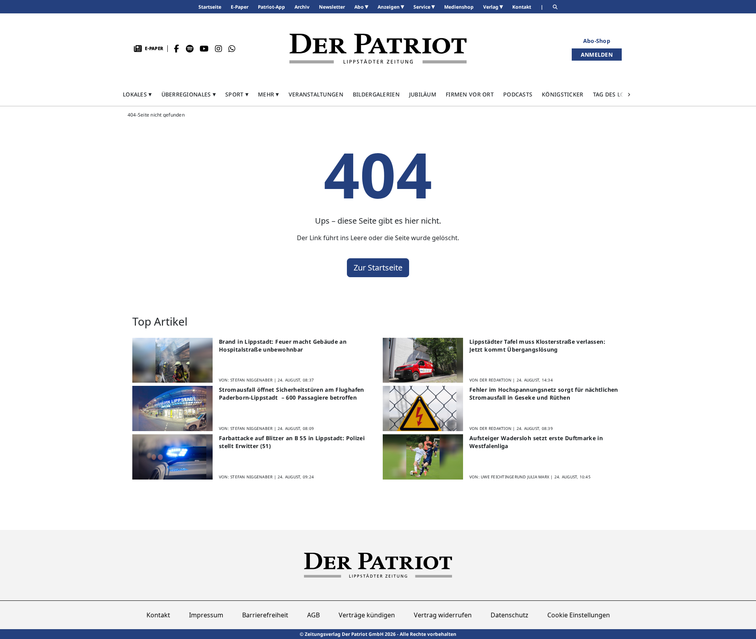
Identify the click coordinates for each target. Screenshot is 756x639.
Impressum (206, 615)
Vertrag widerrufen (443, 615)
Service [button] (422, 7)
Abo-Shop (596, 40)
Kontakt (158, 615)
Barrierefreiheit (265, 615)
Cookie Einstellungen (578, 615)
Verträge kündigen (367, 615)
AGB (313, 615)
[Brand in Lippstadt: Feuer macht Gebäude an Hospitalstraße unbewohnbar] (172, 360)
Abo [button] (359, 7)
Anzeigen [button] (389, 7)
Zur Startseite (378, 267)
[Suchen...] (555, 7)
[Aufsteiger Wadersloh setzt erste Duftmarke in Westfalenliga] (423, 457)
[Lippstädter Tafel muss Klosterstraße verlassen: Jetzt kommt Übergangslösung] (423, 360)
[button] (137, 94)
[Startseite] (378, 48)
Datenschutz (509, 615)
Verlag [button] (491, 7)
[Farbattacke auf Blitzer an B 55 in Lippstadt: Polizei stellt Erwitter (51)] (172, 457)
